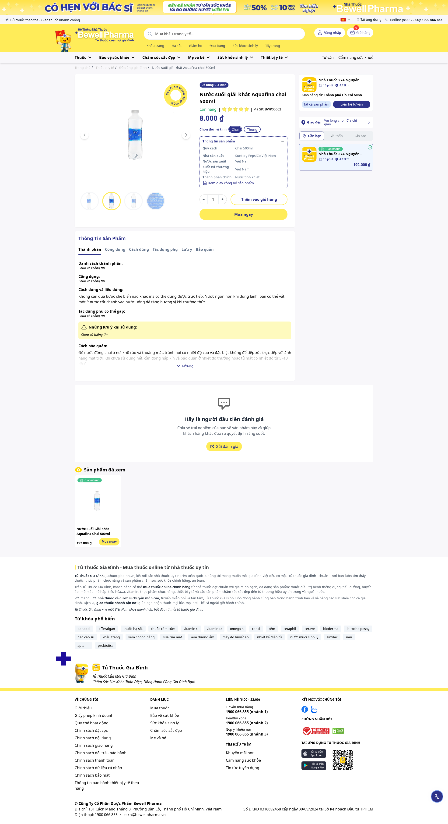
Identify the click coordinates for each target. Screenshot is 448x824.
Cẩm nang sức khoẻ (355, 57)
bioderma (330, 628)
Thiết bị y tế (105, 68)
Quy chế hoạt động (91, 722)
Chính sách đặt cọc (91, 730)
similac (332, 637)
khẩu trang (111, 637)
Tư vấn (328, 57)
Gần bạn (314, 136)
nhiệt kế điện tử (269, 637)
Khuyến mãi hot (240, 752)
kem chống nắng (141, 637)
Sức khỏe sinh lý (245, 45)
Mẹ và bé (158, 737)
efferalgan (107, 628)
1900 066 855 (247, 711)
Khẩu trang (155, 45)
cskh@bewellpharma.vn (145, 814)
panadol (83, 628)
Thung (252, 129)
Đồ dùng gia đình (133, 68)
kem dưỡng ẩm (202, 637)
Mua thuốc (159, 708)
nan (349, 637)
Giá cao (360, 136)
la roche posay (358, 628)
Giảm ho (195, 45)
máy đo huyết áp (236, 637)
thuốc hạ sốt (133, 628)
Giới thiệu (83, 708)
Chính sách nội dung (93, 737)
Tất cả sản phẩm (316, 104)
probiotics (105, 645)
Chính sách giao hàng (94, 745)
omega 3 (237, 628)
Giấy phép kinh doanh (94, 715)
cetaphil (290, 628)
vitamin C (191, 628)
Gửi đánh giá (227, 446)
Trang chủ (83, 68)
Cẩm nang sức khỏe (243, 760)
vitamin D (214, 628)
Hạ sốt (177, 45)
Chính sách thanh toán (95, 760)
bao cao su (85, 637)
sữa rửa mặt (172, 637)
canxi (256, 628)
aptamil (83, 645)
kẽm (272, 628)
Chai (235, 129)
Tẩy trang (272, 45)
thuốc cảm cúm (163, 628)
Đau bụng (217, 45)
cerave (309, 628)
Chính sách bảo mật (92, 775)
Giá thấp (336, 136)
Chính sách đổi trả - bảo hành (100, 752)
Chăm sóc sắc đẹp (166, 730)
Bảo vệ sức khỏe (164, 715)
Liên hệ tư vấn (352, 104)
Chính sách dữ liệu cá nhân (98, 767)
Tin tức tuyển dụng (242, 767)
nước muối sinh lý (304, 637)
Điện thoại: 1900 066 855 (96, 814)
